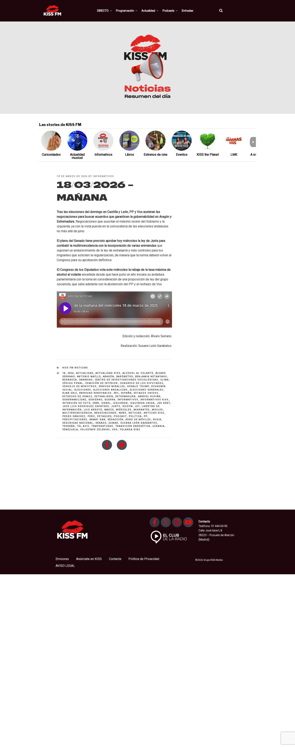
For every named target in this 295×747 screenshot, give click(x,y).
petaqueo (104, 416)
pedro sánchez (74, 416)
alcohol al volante (138, 373)
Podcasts (168, 10)
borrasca (69, 379)
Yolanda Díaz (130, 429)
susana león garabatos (138, 423)
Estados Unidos (146, 393)
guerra (110, 399)
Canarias (86, 379)
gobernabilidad (74, 399)
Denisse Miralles (112, 386)
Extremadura (125, 396)
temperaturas (102, 426)
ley (137, 406)
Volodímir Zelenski (95, 429)
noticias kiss (154, 413)
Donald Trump (138, 386)
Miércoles (124, 409)
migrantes (142, 409)
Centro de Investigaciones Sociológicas (126, 379)
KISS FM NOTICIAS (75, 367)
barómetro (124, 376)
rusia (157, 419)
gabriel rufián (149, 396)
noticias (135, 413)
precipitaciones (74, 419)
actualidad (85, 373)
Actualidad (148, 10)
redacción (116, 419)
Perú (91, 416)
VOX (115, 429)
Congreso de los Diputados (142, 383)
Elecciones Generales (147, 389)
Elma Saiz (69, 393)
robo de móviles (138, 419)
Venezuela (70, 429)
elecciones (82, 389)
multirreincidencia (77, 413)
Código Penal (72, 383)
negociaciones (105, 413)
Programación (125, 10)
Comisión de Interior (101, 383)
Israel (106, 403)
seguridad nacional (78, 423)
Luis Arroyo (93, 409)
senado (101, 423)
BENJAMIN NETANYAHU (151, 376)
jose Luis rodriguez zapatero (85, 406)
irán (96, 403)
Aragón (108, 376)
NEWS (123, 413)
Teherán (68, 426)
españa (126, 393)
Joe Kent (163, 403)
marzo (109, 409)
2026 (71, 373)
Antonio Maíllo (89, 376)
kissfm (128, 406)
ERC (116, 393)
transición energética (133, 426)
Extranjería (104, 396)
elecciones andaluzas (110, 389)
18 (64, 373)
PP (146, 416)
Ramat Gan (98, 419)
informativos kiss (154, 399)
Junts (116, 406)
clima (164, 379)
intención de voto (76, 403)
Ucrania (159, 426)
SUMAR (113, 423)
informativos (103, 176)
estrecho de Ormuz (77, 396)
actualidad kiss (108, 373)
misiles (157, 409)
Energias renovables (95, 393)
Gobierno (95, 399)
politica (135, 416)
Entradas (187, 10)
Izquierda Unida (142, 403)
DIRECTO (103, 10)
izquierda (120, 403)
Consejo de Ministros (79, 386)
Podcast (120, 416)
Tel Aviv (83, 426)
